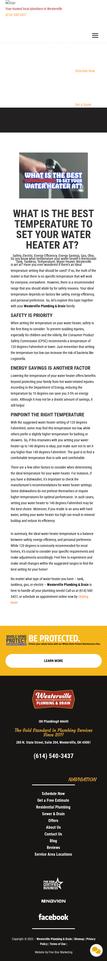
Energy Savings (68, 256)
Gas (83, 256)
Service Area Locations (53, 854)
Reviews (53, 847)
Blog (53, 840)
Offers (53, 820)
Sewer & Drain (53, 813)
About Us (53, 827)
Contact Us (53, 834)
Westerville (83, 262)
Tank (19, 262)
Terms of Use (58, 944)
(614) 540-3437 (15, 15)
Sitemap (79, 939)
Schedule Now (53, 793)
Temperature (46, 262)
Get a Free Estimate (53, 800)
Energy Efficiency (45, 256)
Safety (17, 256)
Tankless (30, 262)
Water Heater (65, 262)
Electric (28, 256)
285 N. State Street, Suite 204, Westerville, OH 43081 (53, 742)
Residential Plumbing (53, 807)
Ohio (91, 256)
